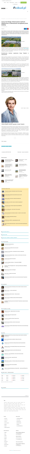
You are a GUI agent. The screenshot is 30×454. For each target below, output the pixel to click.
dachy (20, 403)
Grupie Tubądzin (26, 48)
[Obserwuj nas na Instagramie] (4, 8)
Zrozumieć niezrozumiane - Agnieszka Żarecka (11, 357)
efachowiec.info (19, 421)
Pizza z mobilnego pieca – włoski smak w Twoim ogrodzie (12, 209)
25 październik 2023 (7, 245)
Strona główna (3, 18)
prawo (4, 403)
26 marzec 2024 (8, 192)
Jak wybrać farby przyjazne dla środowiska (10, 258)
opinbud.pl (18, 424)
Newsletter (16, 2)
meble (8, 409)
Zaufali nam (4, 234)
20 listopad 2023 (7, 319)
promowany (10, 409)
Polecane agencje (5, 231)
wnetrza (14, 402)
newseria (21, 407)
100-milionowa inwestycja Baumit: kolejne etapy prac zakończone (22, 170)
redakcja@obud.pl (15, 4)
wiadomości (5, 402)
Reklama (5, 2)
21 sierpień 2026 (8, 167)
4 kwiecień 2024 (7, 358)
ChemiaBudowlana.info (23, 2)
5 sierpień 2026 (8, 182)
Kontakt (8, 2)
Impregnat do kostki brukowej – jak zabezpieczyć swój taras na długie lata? (14, 251)
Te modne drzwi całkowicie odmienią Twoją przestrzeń (12, 318)
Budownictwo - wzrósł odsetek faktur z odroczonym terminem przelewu (14, 353)
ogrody (18, 403)
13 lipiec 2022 (7, 312)
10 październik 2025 (7, 354)
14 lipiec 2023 (7, 221)
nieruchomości (10, 403)
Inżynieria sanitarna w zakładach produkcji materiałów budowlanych (13, 297)
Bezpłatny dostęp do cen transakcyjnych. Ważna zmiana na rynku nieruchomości (15, 346)
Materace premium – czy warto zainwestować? (11, 290)
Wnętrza (5, 438)
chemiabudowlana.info (19, 418)
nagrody (13, 403)
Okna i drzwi (6, 441)
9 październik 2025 (7, 347)
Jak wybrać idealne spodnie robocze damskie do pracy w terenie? (13, 194)
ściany (7, 403)
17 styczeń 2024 (7, 274)
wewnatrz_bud (5, 408)
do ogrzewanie (9, 408)
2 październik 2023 (7, 252)
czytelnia (9, 402)
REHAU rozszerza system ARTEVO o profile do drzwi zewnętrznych (8, 175)
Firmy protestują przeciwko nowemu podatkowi (11, 364)
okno (24, 402)
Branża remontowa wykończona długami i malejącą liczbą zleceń (13, 339)
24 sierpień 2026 (8, 162)
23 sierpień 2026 (7, 298)
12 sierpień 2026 (22, 172)
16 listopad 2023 (7, 259)
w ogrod (24, 407)
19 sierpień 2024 (8, 199)
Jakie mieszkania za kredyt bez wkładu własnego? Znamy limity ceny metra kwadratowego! (16, 325)
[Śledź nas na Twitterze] (3, 8)
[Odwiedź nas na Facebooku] (2, 8)
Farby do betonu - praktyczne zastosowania (10, 273)
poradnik (16, 403)
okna (16, 402)
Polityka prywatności (11, 2)
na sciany (17, 407)
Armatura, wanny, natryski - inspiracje (19, 408)
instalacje (22, 402)
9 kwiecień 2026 (7, 369)
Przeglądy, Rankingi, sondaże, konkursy (9, 237)
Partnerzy (5, 421)
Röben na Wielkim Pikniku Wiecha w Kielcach (10, 216)
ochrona (13, 408)
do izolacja (20, 409)
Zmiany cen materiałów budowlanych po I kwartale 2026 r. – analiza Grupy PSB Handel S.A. (16, 368)
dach (19, 407)
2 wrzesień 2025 (7, 365)
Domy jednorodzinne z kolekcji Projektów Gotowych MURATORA (13, 205)
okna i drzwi (11, 402)
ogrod (24, 408)
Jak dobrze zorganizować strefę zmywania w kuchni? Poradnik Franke (9, 181)
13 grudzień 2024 (8, 225)
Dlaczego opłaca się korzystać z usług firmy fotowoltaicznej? (13, 198)
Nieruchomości (6, 444)
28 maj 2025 (6, 340)
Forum (19, 2)
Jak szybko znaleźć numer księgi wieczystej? (10, 314)
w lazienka (17, 409)
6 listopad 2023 (7, 263)
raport (25, 409)
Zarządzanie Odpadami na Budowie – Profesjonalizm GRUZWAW (13, 262)
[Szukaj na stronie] (6, 8)
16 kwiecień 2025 (8, 210)
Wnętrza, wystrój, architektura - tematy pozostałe (9, 407)
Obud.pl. (12, 450)
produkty (19, 402)
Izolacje (5, 435)
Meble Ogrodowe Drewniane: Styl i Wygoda (10, 269)
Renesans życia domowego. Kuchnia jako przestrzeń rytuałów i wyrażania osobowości (9, 160)
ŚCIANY (5, 432)
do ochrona (5, 409)
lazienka (23, 409)
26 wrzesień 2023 (7, 267)
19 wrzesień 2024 (8, 206)
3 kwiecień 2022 (7, 326)
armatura (14, 409)
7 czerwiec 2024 (8, 217)
